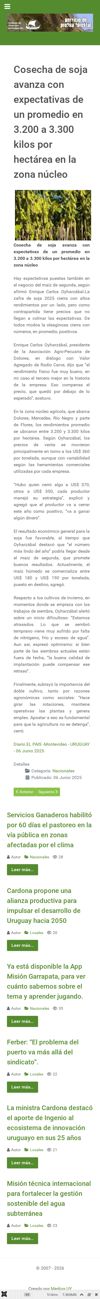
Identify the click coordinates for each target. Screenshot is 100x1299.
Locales (37, 932)
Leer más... (22, 869)
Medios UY (61, 1288)
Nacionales (63, 770)
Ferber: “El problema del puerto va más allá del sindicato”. (43, 1052)
